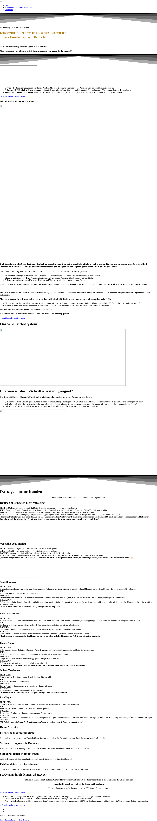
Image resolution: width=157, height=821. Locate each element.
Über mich (9, 10)
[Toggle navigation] (1, 1)
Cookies (19, 820)
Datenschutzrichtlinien (7, 820)
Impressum (26, 820)
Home (7, 5)
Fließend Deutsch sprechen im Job (18, 7)
